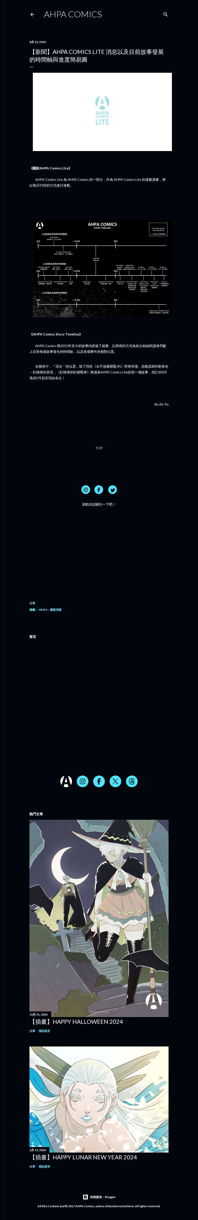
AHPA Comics (73, 14)
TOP (99, 448)
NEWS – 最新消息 (50, 609)
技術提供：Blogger (103, 1197)
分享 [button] (32, 603)
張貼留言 (44, 1031)
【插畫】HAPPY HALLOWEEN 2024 (76, 1021)
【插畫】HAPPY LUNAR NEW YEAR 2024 (83, 1157)
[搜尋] (166, 13)
